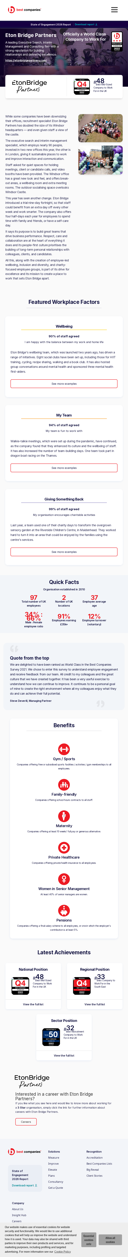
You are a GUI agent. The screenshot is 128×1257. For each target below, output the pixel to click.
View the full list (33, 1004)
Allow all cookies (110, 1239)
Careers (26, 1121)
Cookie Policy (62, 1251)
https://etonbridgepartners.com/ (26, 60)
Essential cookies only (89, 1239)
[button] (114, 9)
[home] (24, 9)
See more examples (64, 383)
